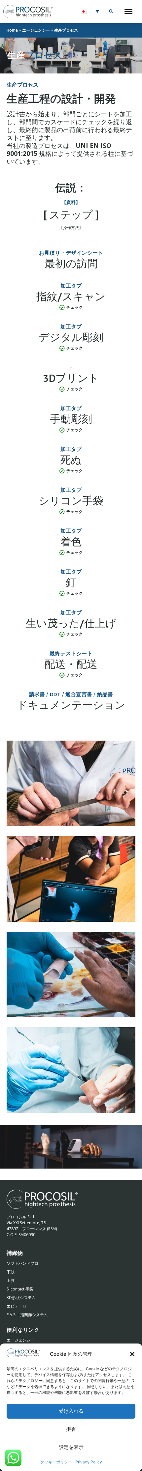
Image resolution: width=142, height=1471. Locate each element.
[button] (132, 1354)
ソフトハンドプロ (22, 1263)
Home (12, 30)
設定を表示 (71, 1447)
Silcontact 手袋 (20, 1289)
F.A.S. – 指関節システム (27, 1314)
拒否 (71, 1429)
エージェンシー (36, 30)
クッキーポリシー (56, 1461)
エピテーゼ (16, 1306)
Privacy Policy (88, 1461)
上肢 (11, 1280)
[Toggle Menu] (128, 11)
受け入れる (71, 1411)
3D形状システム (21, 1297)
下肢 (11, 1272)
